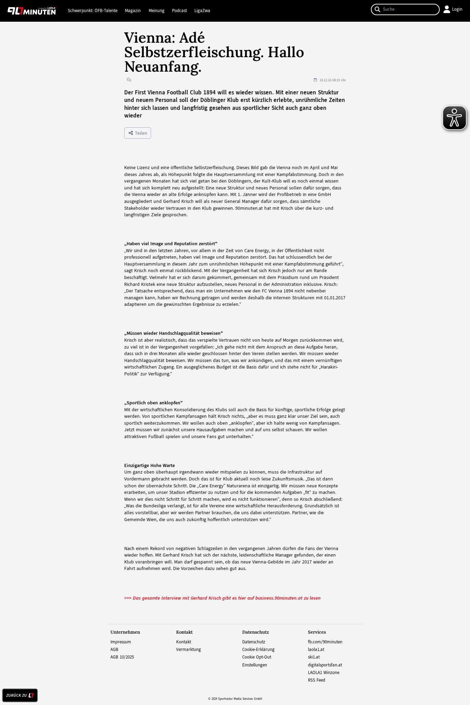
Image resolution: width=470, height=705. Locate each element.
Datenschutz (253, 642)
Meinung (156, 10)
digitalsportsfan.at (325, 665)
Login (457, 9)
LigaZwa (202, 10)
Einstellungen (254, 665)
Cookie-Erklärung (258, 649)
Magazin (133, 10)
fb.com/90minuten (325, 642)
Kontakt (183, 642)
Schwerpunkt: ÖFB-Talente (92, 10)
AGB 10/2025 (122, 657)
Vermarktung (188, 649)
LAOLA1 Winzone (323, 672)
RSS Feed (316, 680)
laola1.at (316, 649)
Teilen (140, 133)
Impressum (120, 642)
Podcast (179, 10)
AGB (114, 649)
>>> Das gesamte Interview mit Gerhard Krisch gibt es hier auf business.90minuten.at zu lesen (222, 598)
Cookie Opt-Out (256, 657)
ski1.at (314, 657)
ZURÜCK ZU (16, 695)
